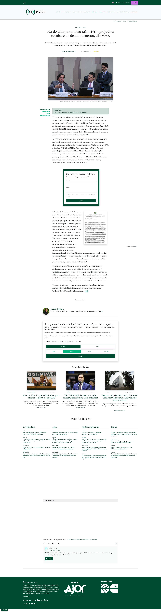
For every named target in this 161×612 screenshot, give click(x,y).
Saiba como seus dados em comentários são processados (82, 539)
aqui (86, 291)
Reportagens (67, 12)
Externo (84, 453)
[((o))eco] (35, 12)
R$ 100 (106, 351)
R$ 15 (54, 351)
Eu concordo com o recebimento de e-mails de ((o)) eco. (81, 196)
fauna (114, 426)
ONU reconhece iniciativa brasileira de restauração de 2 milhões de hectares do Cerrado (94, 448)
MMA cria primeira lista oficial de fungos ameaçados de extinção (65, 433)
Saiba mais (26, 596)
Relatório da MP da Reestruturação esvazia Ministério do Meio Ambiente (80, 396)
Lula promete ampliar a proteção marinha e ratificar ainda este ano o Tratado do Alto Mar (36, 455)
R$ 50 (89, 351)
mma (48, 113)
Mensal (63, 346)
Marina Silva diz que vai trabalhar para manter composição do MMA (41, 396)
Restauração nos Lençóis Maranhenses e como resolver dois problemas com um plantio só (124, 455)
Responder (49, 559)
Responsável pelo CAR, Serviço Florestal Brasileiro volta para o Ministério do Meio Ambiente (120, 398)
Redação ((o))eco (41, 408)
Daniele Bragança (69, 51)
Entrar (4, 609)
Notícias (58, 12)
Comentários (79, 300)
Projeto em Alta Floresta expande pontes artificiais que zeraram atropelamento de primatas (124, 434)
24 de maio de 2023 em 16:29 (53, 551)
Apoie (134, 2)
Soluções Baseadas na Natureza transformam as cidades (91, 433)
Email (67, 187)
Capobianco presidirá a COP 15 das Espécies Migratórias (36, 448)
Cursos (134, 12)
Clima (124, 21)
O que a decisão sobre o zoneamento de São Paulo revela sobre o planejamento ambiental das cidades (94, 440)
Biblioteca (111, 12)
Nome (67, 180)
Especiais (87, 12)
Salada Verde (78, 12)
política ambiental (45, 115)
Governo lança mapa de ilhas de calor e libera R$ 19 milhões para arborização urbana (64, 455)
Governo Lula (46, 111)
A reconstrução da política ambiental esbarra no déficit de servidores (34, 433)
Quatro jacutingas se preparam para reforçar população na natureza (122, 441)
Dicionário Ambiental (123, 12)
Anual (97, 346)
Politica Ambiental (132, 21)
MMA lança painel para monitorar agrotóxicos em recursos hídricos (63, 448)
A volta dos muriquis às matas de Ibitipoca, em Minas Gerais (121, 448)
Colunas (94, 12)
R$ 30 (72, 351)
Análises (102, 12)
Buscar (119, 2)
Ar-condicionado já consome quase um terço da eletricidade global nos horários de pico (94, 457)
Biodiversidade (117, 21)
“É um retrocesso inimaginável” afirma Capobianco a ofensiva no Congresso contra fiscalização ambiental (64, 440)
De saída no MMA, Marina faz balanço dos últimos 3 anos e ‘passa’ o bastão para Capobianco (36, 440)
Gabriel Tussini (80, 408)
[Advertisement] (124, 275)
